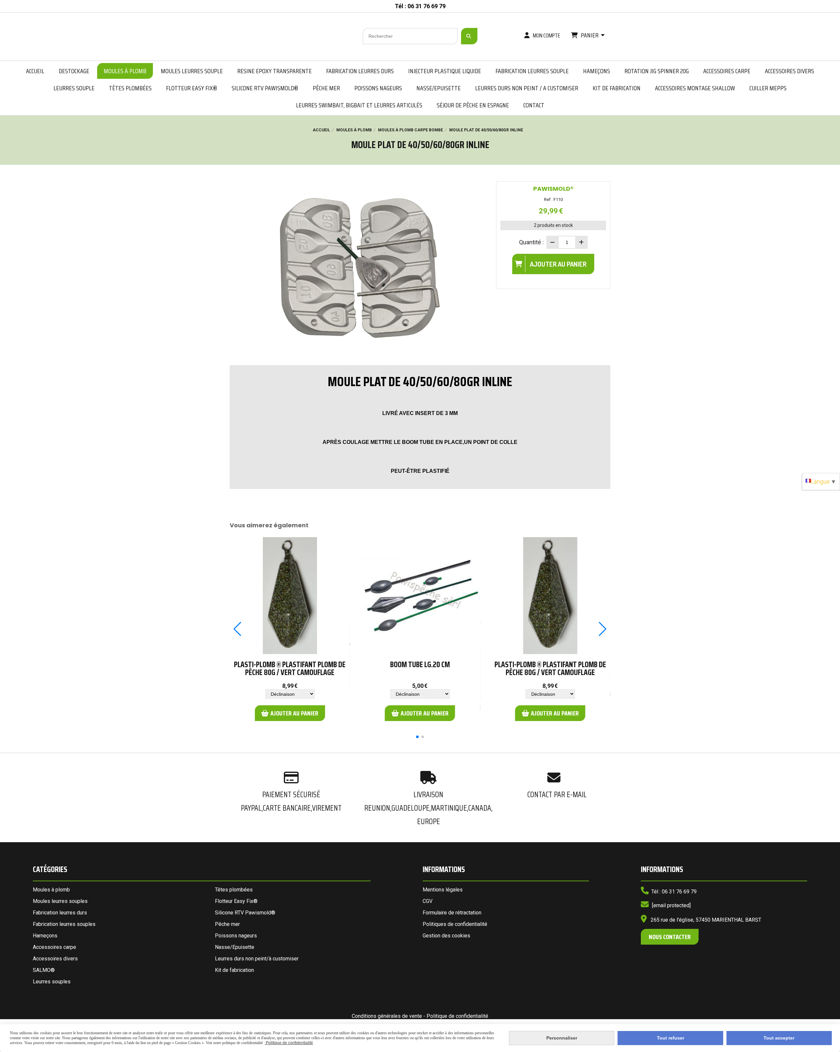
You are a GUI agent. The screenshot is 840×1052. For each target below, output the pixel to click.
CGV (427, 901)
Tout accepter (779, 1038)
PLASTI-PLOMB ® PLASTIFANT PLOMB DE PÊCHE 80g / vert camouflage (290, 668)
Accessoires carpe (54, 947)
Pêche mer (227, 924)
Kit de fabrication (234, 970)
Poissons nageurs (236, 935)
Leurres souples (52, 981)
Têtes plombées (234, 890)
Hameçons (45, 935)
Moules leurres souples (60, 901)
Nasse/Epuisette (234, 947)
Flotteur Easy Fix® (236, 901)
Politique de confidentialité (457, 1016)
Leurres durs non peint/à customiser (257, 958)
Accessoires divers (55, 958)
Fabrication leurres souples (64, 924)
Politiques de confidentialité (455, 924)
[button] (417, 736)
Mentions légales (443, 890)
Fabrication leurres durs (60, 913)
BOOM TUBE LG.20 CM (420, 664)
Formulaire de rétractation (452, 913)
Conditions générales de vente (387, 1016)
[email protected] (671, 905)
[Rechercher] (469, 36)
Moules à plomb (51, 890)
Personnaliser (561, 1038)
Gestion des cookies (446, 935)
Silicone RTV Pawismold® (245, 913)
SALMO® (44, 970)
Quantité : (531, 242)
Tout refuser (670, 1038)
